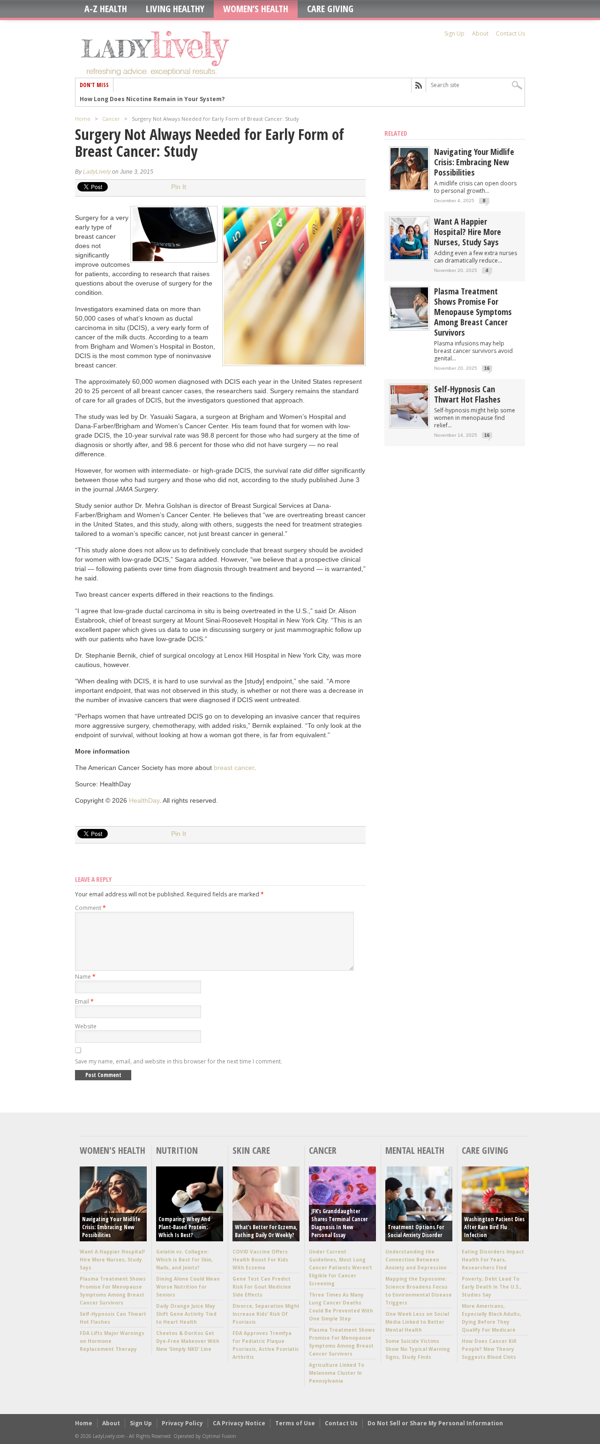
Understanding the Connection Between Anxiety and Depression (416, 1259)
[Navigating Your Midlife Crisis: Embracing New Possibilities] (409, 187)
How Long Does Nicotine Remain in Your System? (152, 99)
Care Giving (330, 9)
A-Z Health (105, 9)
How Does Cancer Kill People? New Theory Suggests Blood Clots (489, 1349)
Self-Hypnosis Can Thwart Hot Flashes (467, 394)
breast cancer (234, 767)
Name (85, 977)
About (480, 33)
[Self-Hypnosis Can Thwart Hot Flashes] (409, 425)
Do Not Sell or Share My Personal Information (435, 1423)
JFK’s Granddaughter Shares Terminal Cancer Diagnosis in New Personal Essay (339, 1223)
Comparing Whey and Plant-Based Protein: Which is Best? (184, 1227)
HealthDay (144, 800)
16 (487, 368)
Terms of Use (295, 1423)
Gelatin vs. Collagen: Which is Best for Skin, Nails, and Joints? (184, 1259)
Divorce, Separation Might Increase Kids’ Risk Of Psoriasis (266, 1314)
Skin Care (251, 1150)
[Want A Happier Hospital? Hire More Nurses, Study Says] (409, 257)
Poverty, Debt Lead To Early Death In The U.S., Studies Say (491, 1286)
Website (86, 1026)
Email (84, 1001)
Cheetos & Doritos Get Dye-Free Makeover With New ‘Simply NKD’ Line (187, 1341)
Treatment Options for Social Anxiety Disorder (416, 1231)
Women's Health (112, 1150)
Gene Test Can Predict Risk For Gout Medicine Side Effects (261, 1286)
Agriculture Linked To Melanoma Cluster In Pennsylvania (336, 1373)
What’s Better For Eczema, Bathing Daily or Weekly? (266, 1231)
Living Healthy (175, 9)
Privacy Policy (182, 1423)
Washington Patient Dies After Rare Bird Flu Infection (494, 1227)
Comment (90, 908)
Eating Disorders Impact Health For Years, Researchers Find (493, 1259)
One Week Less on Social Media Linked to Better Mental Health (417, 1322)
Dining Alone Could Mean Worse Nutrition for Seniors (188, 1286)
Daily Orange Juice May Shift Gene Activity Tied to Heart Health (186, 1314)
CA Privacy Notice (239, 1423)
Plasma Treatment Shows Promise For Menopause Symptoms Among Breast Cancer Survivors (473, 311)
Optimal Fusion (219, 1436)
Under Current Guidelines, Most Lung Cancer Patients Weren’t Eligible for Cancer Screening (340, 1267)
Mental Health (414, 1150)
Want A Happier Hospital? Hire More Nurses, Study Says (467, 231)
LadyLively (97, 172)
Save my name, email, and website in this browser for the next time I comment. (178, 1061)
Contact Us (510, 33)
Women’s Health (255, 9)
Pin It (178, 187)
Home (82, 118)
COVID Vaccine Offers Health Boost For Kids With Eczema (260, 1259)
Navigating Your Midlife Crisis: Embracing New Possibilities (474, 162)
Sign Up (454, 33)
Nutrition (177, 1150)
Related (395, 133)
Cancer (111, 118)
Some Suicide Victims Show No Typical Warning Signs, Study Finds (417, 1349)
